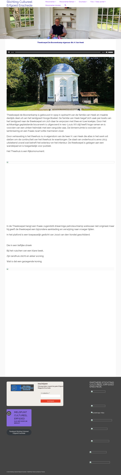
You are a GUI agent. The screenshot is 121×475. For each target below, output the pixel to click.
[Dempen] (107, 52)
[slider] (110, 52)
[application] (60, 52)
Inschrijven (50, 401)
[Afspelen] (9, 52)
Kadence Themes (41, 471)
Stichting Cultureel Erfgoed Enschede (19, 3)
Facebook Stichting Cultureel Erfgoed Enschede (19, 432)
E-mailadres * (45, 393)
